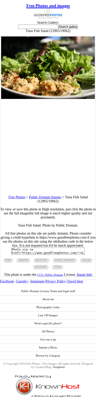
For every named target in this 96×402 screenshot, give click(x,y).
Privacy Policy (55, 281)
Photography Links (48, 307)
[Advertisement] (48, 147)
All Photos (48, 331)
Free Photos (16, 197)
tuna (57, 266)
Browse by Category (48, 355)
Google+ (22, 281)
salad (86, 260)
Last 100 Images (48, 315)
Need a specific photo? (48, 323)
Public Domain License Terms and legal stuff (48, 291)
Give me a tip (48, 339)
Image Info (84, 274)
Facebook (7, 281)
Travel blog (75, 281)
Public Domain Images (45, 197)
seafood (40, 266)
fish (8, 260)
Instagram (37, 281)
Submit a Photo (48, 347)
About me (48, 299)
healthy (41, 260)
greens (23, 260)
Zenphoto (59, 367)
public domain (65, 260)
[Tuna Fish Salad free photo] (48, 98)
